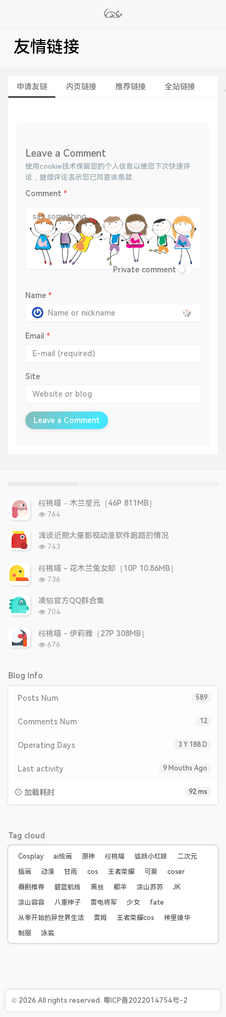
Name (38, 295)
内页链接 (81, 86)
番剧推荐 (31, 887)
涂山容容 (31, 902)
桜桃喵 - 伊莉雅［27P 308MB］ (93, 633)
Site (32, 376)
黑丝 (97, 887)
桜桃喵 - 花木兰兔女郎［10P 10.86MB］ (108, 568)
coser (176, 872)
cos (92, 872)
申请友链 (31, 86)
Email (37, 336)
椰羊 (120, 887)
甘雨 (70, 872)
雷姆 (100, 918)
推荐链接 (130, 86)
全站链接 (180, 86)
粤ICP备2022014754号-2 (145, 1000)
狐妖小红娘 (150, 856)
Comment (46, 193)
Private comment (144, 269)
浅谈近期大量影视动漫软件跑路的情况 (103, 535)
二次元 (187, 856)
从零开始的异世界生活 (51, 918)
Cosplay (30, 856)
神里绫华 (177, 918)
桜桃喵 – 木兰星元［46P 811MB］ (97, 503)
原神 (88, 856)
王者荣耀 (121, 872)
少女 (133, 902)
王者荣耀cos (135, 918)
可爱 (150, 872)
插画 (24, 872)
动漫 (47, 872)
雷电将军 (104, 902)
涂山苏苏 (150, 887)
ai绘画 (62, 856)
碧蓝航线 (67, 887)
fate (157, 902)
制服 (24, 933)
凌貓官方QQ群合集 (71, 600)
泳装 (47, 933)
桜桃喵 (115, 856)
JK (176, 887)
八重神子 (67, 902)
